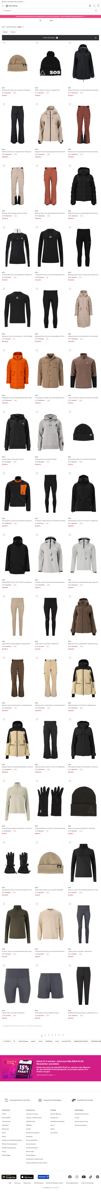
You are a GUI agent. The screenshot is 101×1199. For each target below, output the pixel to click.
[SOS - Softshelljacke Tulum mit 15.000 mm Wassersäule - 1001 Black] (83, 493)
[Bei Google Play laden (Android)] (8, 1177)
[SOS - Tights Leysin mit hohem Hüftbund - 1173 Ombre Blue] (17, 985)
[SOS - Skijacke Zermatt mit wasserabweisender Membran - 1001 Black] (83, 186)
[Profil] (90, 6)
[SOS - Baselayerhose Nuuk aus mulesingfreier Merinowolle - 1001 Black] (50, 309)
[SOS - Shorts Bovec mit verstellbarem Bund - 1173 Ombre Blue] (50, 985)
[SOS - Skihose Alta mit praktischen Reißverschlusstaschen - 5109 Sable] (83, 124)
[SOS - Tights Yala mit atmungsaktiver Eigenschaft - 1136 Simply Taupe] (17, 616)
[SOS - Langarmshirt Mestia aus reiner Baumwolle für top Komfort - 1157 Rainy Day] (50, 924)
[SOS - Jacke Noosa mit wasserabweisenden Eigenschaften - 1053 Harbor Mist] (83, 555)
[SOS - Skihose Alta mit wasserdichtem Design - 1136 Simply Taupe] (17, 186)
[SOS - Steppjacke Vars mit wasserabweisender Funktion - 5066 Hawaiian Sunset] (17, 370)
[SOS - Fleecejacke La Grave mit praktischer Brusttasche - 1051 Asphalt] (17, 493)
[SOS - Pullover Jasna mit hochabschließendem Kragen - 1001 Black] (83, 862)
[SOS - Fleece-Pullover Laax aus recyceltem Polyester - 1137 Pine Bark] (83, 370)
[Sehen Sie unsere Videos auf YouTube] (84, 1177)
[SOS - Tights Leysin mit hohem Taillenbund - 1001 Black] (50, 616)
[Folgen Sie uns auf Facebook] (70, 1177)
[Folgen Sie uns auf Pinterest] (98, 1177)
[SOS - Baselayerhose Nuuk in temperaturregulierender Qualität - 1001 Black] (83, 247)
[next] (63, 1035)
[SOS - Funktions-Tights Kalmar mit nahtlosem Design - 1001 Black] (50, 493)
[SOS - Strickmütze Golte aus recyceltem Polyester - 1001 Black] (17, 63)
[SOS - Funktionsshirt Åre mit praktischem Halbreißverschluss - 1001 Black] (17, 247)
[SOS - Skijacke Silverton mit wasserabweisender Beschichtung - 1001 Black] (83, 63)
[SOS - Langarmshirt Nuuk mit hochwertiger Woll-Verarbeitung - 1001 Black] (50, 247)
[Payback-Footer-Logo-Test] (43, 1177)
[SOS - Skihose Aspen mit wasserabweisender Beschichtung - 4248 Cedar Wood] (50, 186)
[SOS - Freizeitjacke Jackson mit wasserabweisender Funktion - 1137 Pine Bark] (50, 370)
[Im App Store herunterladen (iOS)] (27, 1177)
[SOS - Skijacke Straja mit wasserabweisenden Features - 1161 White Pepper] (17, 739)
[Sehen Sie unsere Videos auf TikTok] (91, 1177)
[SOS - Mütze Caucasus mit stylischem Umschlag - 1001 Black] (83, 801)
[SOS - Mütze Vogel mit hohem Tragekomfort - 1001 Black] (50, 63)
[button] (13, 2)
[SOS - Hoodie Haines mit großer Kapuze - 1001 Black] (17, 432)
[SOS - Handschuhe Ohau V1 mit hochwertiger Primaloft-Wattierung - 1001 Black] (17, 862)
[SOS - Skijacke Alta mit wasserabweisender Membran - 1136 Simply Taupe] (50, 124)
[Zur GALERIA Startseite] (11, 6)
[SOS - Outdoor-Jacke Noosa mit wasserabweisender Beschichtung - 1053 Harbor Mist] (50, 555)
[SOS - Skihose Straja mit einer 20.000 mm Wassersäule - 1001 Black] (50, 739)
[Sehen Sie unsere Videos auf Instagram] (77, 1177)
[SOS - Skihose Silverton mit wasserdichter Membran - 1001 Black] (17, 124)
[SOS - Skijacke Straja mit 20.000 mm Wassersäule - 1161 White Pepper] (83, 678)
